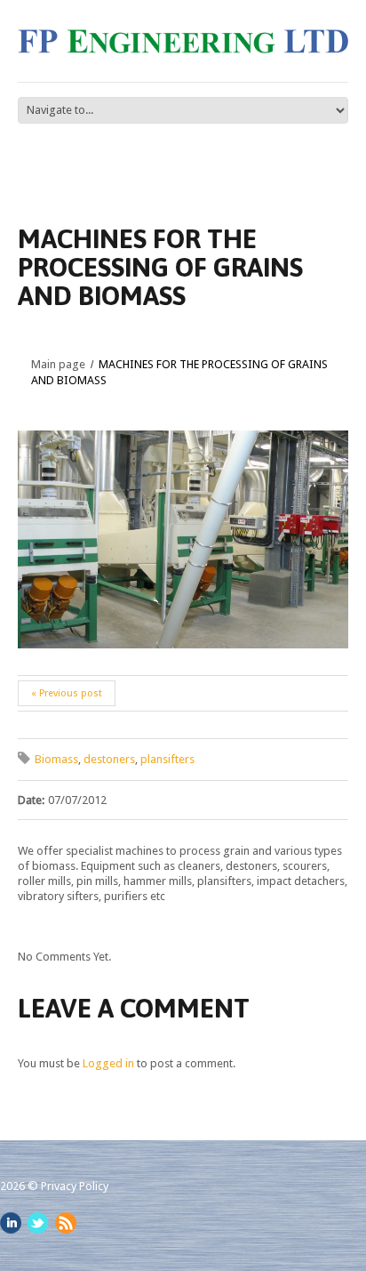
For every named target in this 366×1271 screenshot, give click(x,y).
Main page (58, 364)
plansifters (167, 759)
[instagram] (10, 1222)
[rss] (65, 1222)
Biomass (56, 759)
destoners (109, 759)
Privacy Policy (74, 1186)
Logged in (108, 1063)
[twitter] (38, 1222)
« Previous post (66, 693)
